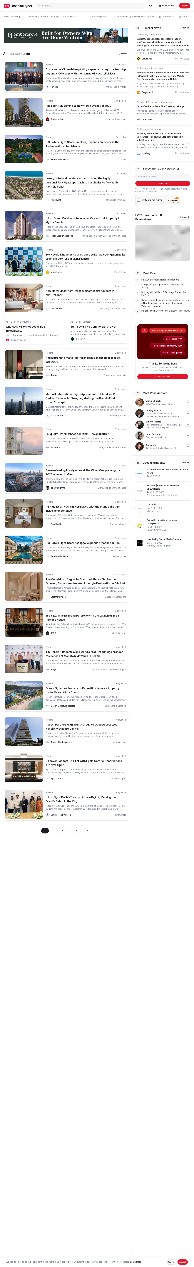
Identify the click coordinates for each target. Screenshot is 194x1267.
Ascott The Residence (61, 742)
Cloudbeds (147, 59)
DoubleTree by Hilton (61, 815)
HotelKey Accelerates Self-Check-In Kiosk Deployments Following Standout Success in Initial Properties (160, 136)
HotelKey (146, 153)
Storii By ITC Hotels (60, 159)
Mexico (122, 524)
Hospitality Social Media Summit (164, 539)
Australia (121, 119)
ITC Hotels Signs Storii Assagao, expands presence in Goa (83, 542)
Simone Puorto (153, 422)
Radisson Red (57, 119)
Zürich (150, 530)
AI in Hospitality (99, 16)
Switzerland (160, 530)
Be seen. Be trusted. (21, 322)
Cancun (114, 524)
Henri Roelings (153, 434)
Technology (33, 16)
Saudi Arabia (120, 87)
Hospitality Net (18, 340)
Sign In (185, 5)
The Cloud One (58, 488)
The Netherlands (118, 308)
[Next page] (87, 830)
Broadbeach (110, 375)
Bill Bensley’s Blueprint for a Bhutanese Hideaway (165, 311)
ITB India (151, 504)
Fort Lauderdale (154, 495)
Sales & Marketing (50, 16)
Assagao (116, 556)
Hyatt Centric (57, 778)
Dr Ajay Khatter (154, 410)
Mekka (109, 87)
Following (15, 16)
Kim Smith (151, 445)
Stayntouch (147, 92)
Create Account (163, 376)
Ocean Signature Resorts (63, 706)
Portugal (121, 200)
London (150, 545)
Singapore (110, 597)
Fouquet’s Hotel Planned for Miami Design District (77, 434)
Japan (123, 778)
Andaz (54, 375)
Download (184, 217)
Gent (114, 633)
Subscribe (162, 183)
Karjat (117, 272)
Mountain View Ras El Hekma (105, 669)
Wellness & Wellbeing (147, 102)
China (123, 415)
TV (113, 16)
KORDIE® (80, 339)
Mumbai (150, 511)
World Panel (139, 16)
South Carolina (103, 236)
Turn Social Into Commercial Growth (93, 326)
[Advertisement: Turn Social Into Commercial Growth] (72, 339)
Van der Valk (56, 308)
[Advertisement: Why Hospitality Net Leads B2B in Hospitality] (8, 340)
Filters (124, 54)
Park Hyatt (56, 200)
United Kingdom (163, 545)
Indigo (54, 669)
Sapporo (114, 778)
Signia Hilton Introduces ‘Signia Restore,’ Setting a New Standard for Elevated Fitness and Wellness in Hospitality (165, 303)
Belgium (122, 633)
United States (119, 236)
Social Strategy (83, 322)
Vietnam (122, 742)
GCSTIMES (147, 119)
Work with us (168, 5)
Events (153, 16)
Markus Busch (153, 401)
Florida (107, 447)
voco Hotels (56, 272)
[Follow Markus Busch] (187, 402)
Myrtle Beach (88, 236)
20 (77, 830)
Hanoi (114, 742)
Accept (182, 1262)
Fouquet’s (55, 447)
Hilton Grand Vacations (62, 236)
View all (185, 28)
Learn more (135, 1262)
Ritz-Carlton (57, 415)
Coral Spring (111, 706)
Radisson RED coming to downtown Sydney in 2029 (78, 105)
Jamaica (122, 706)
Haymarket (110, 119)
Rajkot (117, 815)
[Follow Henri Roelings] (187, 435)
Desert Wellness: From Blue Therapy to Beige (160, 106)
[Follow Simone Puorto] (187, 425)
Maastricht (103, 308)
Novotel (54, 87)
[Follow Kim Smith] (187, 446)
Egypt (123, 669)
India (123, 159)
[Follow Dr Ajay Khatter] (187, 413)
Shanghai (114, 415)
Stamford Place (58, 597)
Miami (100, 447)
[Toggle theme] (150, 5)
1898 (53, 633)
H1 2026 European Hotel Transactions (160, 280)
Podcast (124, 16)
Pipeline (49, 64)
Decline (170, 1262)
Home (6, 16)
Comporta (111, 200)
